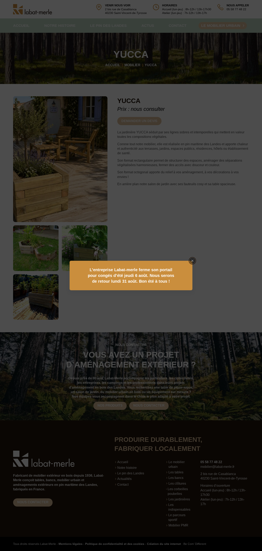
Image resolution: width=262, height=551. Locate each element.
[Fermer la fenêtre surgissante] (192, 261)
